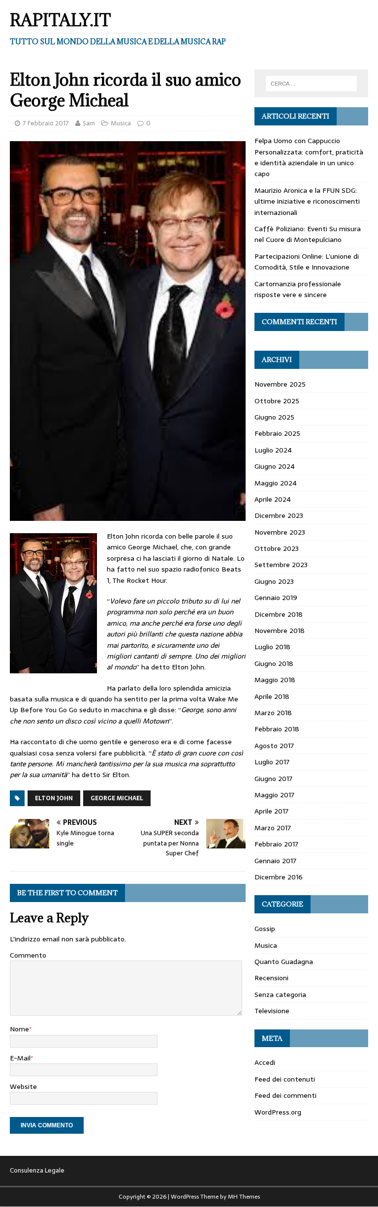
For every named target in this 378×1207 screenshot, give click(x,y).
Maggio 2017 (274, 794)
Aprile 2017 (271, 811)
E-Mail (20, 1058)
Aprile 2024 (272, 499)
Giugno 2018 (273, 663)
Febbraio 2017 (276, 844)
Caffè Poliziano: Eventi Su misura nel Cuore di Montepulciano (307, 234)
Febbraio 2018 (276, 729)
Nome (19, 1029)
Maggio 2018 (274, 679)
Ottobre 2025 (276, 400)
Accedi (264, 1062)
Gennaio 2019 (275, 597)
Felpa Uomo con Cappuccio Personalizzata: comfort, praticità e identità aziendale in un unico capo (308, 157)
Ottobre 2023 (276, 548)
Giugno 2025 (274, 417)
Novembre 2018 (279, 630)
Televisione (271, 1010)
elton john (54, 798)
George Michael (117, 798)
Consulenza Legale (37, 1170)
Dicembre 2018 (278, 614)
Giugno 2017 (273, 778)
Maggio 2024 (275, 483)
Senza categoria (280, 994)
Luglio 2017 (271, 761)
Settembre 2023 (281, 564)
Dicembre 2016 (278, 877)
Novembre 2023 (279, 532)
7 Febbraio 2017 (46, 123)
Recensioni (271, 977)
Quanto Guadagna (283, 961)
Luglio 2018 (272, 646)
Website (23, 1086)
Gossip (264, 928)
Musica (121, 123)
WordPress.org (277, 1112)
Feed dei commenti (285, 1095)
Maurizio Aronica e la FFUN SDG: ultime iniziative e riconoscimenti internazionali (307, 201)
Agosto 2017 (274, 745)
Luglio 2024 (273, 450)
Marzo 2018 (273, 712)
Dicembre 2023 (278, 515)
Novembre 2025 (280, 384)
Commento (28, 955)
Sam (89, 123)
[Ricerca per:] (311, 83)
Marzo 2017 (272, 827)
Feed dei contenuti (284, 1079)
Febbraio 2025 (277, 433)
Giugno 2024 (274, 466)
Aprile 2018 (271, 696)
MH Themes (244, 1197)
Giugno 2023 (274, 581)
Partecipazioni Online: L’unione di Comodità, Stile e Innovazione (306, 261)
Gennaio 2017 (275, 860)
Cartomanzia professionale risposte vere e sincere (297, 289)
